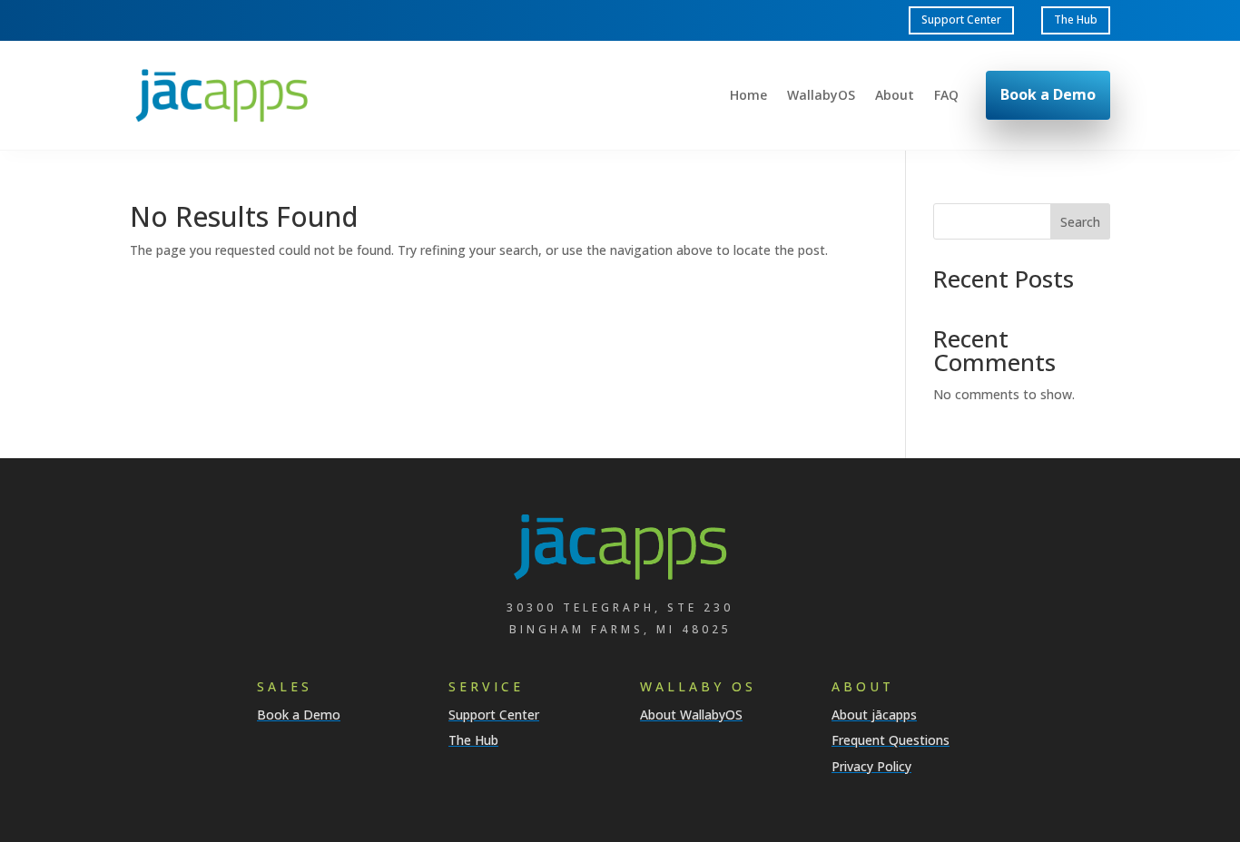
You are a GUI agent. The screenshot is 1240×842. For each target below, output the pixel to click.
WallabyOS (821, 96)
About (894, 96)
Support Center (961, 19)
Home (748, 96)
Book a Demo (1048, 94)
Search (1080, 221)
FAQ (946, 96)
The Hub (1075, 19)
